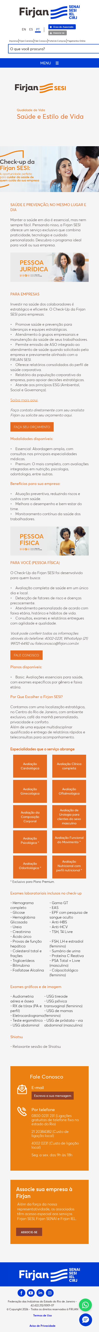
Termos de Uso (42, 1315)
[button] (85, 1319)
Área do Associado (63, 26)
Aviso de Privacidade (42, 1325)
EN (24, 29)
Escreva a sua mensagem (52, 1095)
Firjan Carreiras (26, 41)
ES (31, 29)
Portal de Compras (57, 41)
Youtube (31, 1293)
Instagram (50, 1293)
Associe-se (58, 32)
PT (38, 29)
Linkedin (40, 1293)
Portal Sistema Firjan (49, 12)
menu (49, 63)
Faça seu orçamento (32, 427)
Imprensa (13, 41)
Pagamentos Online (76, 41)
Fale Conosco (40, 41)
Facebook (21, 1293)
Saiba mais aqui (24, 399)
